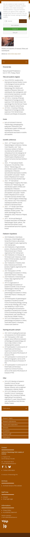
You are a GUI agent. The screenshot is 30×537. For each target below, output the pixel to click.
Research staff (7, 434)
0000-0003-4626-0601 (14, 54)
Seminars (5, 428)
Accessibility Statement (10, 512)
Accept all (15, 29)
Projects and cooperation (10, 424)
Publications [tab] (6, 408)
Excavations (6, 431)
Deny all (15, 32)
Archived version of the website (12, 486)
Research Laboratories (9, 421)
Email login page (8, 499)
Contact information (9, 470)
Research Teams (7, 418)
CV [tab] (3, 62)
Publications (6, 437)
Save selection (15, 25)
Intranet (5, 497)
